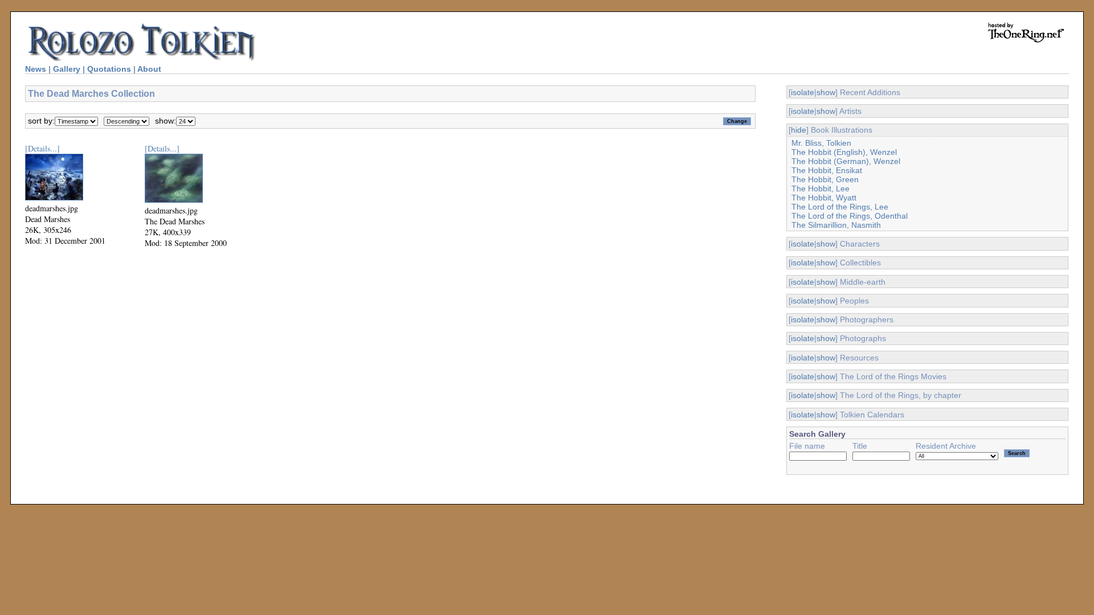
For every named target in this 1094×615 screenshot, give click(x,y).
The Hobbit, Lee (820, 188)
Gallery (66, 68)
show (826, 92)
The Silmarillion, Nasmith (836, 224)
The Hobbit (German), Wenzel (845, 161)
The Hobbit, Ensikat (826, 170)
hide (798, 129)
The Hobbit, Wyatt (823, 197)
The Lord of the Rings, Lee (839, 206)
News (35, 68)
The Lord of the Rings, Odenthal (849, 215)
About (149, 68)
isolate (802, 92)
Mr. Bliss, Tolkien (821, 142)
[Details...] (42, 148)
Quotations (109, 68)
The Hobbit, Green (825, 179)
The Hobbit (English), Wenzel (844, 152)
